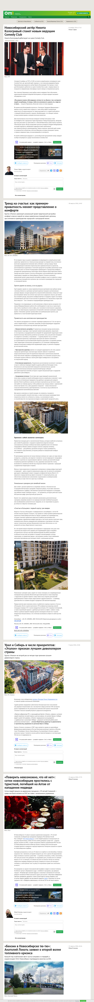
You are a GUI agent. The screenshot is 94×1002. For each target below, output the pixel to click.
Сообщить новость (22, 163)
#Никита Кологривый (9, 40)
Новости (7, 17)
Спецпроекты (22, 17)
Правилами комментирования (32, 190)
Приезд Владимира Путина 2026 (55, 21)
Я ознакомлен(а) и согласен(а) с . (26, 190)
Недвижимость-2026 (71, 21)
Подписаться (57, 142)
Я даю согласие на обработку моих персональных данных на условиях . (31, 189)
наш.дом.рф (17, 620)
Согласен (83, 1001)
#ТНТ (17, 40)
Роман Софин (73, 29)
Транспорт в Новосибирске (24, 21)
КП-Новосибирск (29, 839)
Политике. (77, 1000)
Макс (50, 163)
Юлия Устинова (73, 779)
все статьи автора (18, 171)
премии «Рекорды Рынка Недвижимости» (44, 699)
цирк (45, 878)
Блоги (30, 17)
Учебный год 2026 (38, 21)
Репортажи (14, 17)
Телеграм (59, 163)
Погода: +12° (71, 13)
